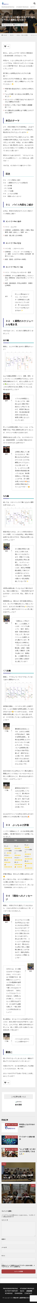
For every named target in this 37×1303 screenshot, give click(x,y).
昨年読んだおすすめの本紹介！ (27, 1125)
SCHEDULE (9, 1293)
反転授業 (29, 1291)
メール (4, 1247)
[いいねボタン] (5, 46)
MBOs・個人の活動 (20, 25)
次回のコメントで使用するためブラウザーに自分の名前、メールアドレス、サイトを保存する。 (18, 1266)
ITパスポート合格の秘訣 (27, 1138)
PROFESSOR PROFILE (8, 7)
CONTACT (28, 1293)
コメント (5, 1220)
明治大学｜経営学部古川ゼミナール (23, 1298)
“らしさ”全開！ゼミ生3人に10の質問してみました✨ (27, 1151)
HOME (5, 35)
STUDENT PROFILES (22, 7)
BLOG (12, 35)
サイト (3, 1255)
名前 (3, 1239)
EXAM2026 (18, 1293)
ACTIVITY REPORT (11, 1291)
